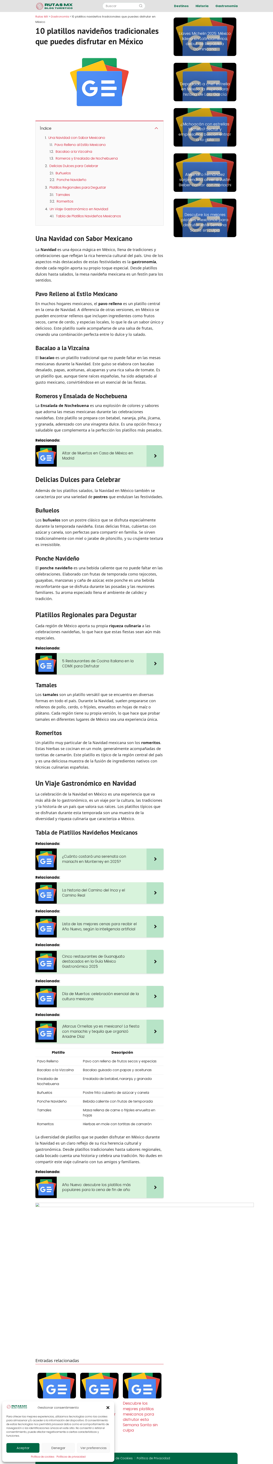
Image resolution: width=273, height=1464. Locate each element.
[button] (108, 1407)
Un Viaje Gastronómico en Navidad (79, 209)
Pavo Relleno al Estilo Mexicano (80, 144)
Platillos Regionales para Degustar (77, 187)
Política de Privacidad (153, 1458)
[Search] (140, 6)
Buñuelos (63, 173)
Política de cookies (42, 1456)
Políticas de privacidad (71, 1456)
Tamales (63, 194)
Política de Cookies (118, 1458)
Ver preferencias (93, 1448)
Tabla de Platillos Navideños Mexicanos (88, 216)
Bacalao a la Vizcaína (74, 151)
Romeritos (65, 201)
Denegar (58, 1448)
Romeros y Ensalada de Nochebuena (87, 158)
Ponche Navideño (71, 179)
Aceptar (23, 1448)
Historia (202, 6)
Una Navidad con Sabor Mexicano (76, 137)
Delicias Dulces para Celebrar (73, 165)
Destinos (181, 6)
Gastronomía (226, 6)
